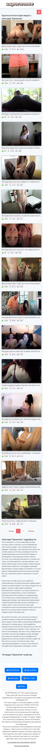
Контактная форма (21, 746)
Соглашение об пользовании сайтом (21, 742)
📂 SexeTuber (13, 678)
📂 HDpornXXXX (30, 670)
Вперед (31, 531)
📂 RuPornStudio (13, 670)
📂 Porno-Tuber (29, 678)
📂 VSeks (21, 686)
